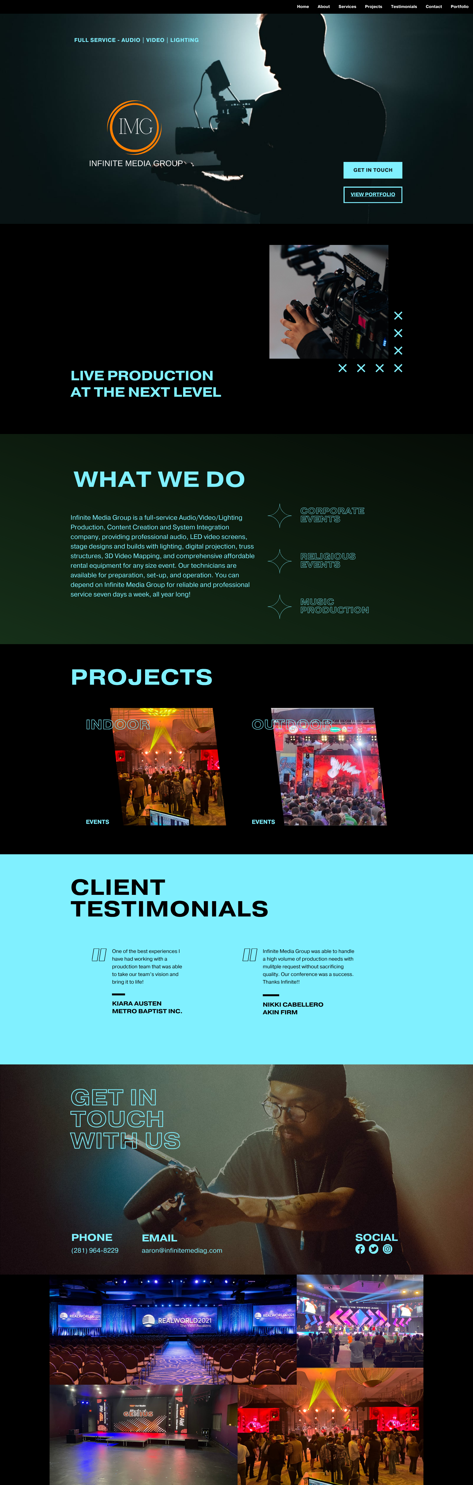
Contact (434, 7)
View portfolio (373, 194)
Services (347, 7)
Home (303, 7)
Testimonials (404, 7)
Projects (373, 7)
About (324, 7)
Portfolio (460, 7)
